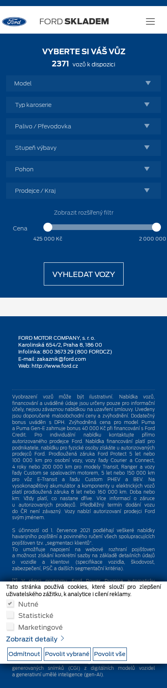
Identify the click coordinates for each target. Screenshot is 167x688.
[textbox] (85, 83)
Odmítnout (24, 654)
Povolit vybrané (67, 654)
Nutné (28, 604)
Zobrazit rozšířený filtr (83, 212)
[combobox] (83, 83)
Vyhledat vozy (83, 274)
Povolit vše (109, 654)
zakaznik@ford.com (61, 359)
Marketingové (40, 627)
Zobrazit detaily (32, 639)
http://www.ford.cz (55, 366)
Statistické (36, 615)
